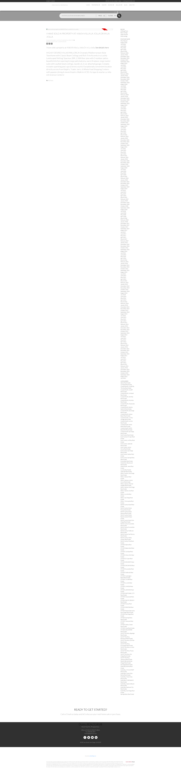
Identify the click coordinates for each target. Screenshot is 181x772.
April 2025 (123, 70)
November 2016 (125, 246)
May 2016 (123, 256)
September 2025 (125, 61)
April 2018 (123, 216)
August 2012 (124, 335)
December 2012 (125, 328)
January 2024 (124, 96)
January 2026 (124, 55)
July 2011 (123, 357)
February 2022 (124, 136)
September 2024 (125, 82)
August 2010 (124, 376)
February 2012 (124, 345)
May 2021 (123, 152)
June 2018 (123, 213)
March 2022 (124, 135)
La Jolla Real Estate (126, 470)
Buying (110, 5)
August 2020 (124, 168)
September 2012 (125, 333)
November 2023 (125, 100)
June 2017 (123, 234)
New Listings (124, 32)
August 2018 (124, 209)
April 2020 (123, 175)
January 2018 (124, 221)
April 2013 (123, 321)
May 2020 (123, 173)
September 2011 (125, 354)
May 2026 (123, 48)
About (131, 5)
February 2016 (124, 261)
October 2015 (124, 268)
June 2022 (123, 129)
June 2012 (123, 338)
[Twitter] (88, 737)
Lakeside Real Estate (126, 471)
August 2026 (124, 42)
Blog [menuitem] (125, 5)
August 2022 (124, 126)
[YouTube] (92, 737)
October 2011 (124, 352)
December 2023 (125, 98)
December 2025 (125, 56)
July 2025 (123, 65)
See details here (102, 47)
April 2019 (123, 195)
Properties (95, 5)
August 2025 (124, 63)
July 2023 (123, 107)
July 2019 (123, 190)
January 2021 (124, 159)
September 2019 (125, 187)
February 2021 (124, 157)
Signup (48, 1)
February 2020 (124, 178)
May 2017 (123, 235)
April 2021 (123, 154)
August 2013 (124, 314)
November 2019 (125, 183)
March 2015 (124, 281)
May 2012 (123, 340)
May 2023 (123, 110)
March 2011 (124, 364)
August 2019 (124, 188)
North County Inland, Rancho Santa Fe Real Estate (126, 516)
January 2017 (124, 242)
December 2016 (125, 244)
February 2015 (124, 282)
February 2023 (124, 115)
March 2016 (124, 260)
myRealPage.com (92, 756)
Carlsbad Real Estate (126, 384)
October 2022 (124, 122)
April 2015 (123, 279)
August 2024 (124, 84)
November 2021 (125, 141)
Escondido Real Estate (127, 461)
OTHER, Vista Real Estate (127, 628)
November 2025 (125, 58)
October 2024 (124, 81)
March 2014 (124, 302)
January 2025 (124, 75)
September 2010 (125, 375)
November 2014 (125, 288)
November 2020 (125, 162)
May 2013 (123, 319)
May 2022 (123, 131)
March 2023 (124, 114)
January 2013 (124, 326)
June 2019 (123, 192)
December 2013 (125, 307)
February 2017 (124, 241)
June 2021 (123, 150)
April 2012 (123, 341)
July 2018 (123, 211)
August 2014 (124, 293)
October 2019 (124, 185)
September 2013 (125, 312)
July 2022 (123, 128)
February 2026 (124, 53)
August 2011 (124, 355)
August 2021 (124, 147)
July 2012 (123, 336)
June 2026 (123, 46)
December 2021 (125, 140)
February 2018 (124, 220)
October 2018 (124, 206)
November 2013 (125, 308)
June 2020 (123, 171)
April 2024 (123, 91)
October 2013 (124, 310)
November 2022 (125, 121)
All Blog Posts (124, 31)
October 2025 (124, 60)
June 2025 (123, 67)
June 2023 (123, 108)
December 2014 (125, 286)
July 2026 (123, 44)
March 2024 (124, 93)
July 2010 (123, 378)
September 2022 (125, 124)
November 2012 (125, 329)
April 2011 (123, 362)
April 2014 (123, 300)
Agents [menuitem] (104, 5)
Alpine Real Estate (125, 383)
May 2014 (123, 298)
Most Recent (124, 41)
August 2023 (124, 105)
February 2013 (124, 324)
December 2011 (125, 348)
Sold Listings (124, 36)
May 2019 (123, 194)
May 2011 (123, 361)
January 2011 (124, 368)
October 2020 (124, 164)
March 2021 (124, 155)
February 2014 (124, 303)
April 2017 (123, 237)
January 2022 (124, 138)
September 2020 (125, 166)
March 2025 (124, 72)
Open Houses (124, 34)
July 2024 (123, 86)
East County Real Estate (127, 435)
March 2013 (124, 322)
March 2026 (124, 51)
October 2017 (124, 227)
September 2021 (125, 145)
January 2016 (124, 263)
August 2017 (124, 230)
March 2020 (124, 176)
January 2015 (124, 284)
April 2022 (123, 133)
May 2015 (123, 277)
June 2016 (123, 255)
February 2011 (124, 366)
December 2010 (125, 369)
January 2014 (124, 305)
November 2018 (125, 204)
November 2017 (125, 225)
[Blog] (96, 737)
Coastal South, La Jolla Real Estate (58, 41)
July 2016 (123, 253)
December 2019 (125, 182)
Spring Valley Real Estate (127, 694)
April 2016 (123, 258)
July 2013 (123, 315)
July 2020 (123, 169)
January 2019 (124, 201)
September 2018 (125, 208)
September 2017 (125, 228)
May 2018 (123, 214)
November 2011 (125, 350)
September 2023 (125, 103)
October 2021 (124, 143)
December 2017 (125, 223)
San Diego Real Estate (126, 664)
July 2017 (123, 232)
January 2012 (124, 347)
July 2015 (123, 274)
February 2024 (124, 94)
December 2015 (125, 265)
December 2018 (125, 202)
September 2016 (125, 249)
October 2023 (124, 101)
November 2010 (125, 371)
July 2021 (123, 148)
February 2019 (124, 199)
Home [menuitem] (88, 5)
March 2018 (124, 218)
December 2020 (125, 161)
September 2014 (125, 291)
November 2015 (125, 267)
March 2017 (124, 239)
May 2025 (123, 68)
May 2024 (123, 89)
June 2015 (123, 275)
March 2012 (124, 343)
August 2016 (124, 251)
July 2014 (123, 295)
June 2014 (123, 296)
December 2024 (125, 77)
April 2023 (123, 112)
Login (53, 1)
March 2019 (124, 197)
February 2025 (124, 74)
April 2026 (123, 49)
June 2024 (123, 88)
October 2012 (124, 331)
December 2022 (125, 119)
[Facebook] (85, 737)
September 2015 (125, 270)
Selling (118, 5)
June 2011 (123, 359)
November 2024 (125, 79)
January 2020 (124, 180)
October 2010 (124, 373)
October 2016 (124, 248)
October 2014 (124, 289)
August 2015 (124, 272)
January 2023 (124, 117)
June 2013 (123, 317)
